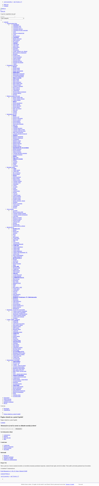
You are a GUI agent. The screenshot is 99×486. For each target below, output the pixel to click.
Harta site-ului (7, 437)
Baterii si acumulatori (18, 392)
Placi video (15, 281)
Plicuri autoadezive (17, 103)
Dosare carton (16, 69)
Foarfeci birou (16, 55)
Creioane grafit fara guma (19, 131)
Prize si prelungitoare (18, 255)
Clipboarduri (16, 90)
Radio (14, 393)
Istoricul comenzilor (8, 446)
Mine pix (15, 125)
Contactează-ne (7, 400)
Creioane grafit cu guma (19, 129)
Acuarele (15, 186)
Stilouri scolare (16, 179)
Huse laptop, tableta (18, 325)
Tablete (15, 335)
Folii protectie (16, 89)
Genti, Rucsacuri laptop (19, 323)
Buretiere (15, 54)
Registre (15, 94)
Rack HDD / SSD (17, 287)
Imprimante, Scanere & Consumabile (16, 309)
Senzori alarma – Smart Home (20, 379)
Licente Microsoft (17, 274)
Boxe (14, 234)
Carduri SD (16, 269)
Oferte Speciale (7, 399)
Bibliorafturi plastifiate (18, 75)
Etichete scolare (17, 198)
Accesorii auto (16, 358)
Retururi (6, 436)
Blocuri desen (16, 174)
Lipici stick (15, 45)
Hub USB (15, 240)
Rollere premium (17, 149)
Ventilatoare (16, 295)
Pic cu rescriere (16, 173)
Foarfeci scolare (17, 199)
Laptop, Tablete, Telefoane (13, 319)
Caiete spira (16, 171)
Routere (15, 259)
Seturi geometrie (17, 196)
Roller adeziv (16, 47)
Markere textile (16, 142)
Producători (6, 397)
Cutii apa (15, 193)
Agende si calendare (18, 86)
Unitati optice (16, 288)
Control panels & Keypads (19, 376)
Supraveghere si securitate (13, 360)
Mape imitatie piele (17, 83)
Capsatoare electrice (18, 29)
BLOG (5, 403)
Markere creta (16, 145)
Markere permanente (18, 136)
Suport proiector (17, 307)
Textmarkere (16, 139)
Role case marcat (17, 108)
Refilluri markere (17, 146)
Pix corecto (15, 41)
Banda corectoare (17, 38)
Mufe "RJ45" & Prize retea (19, 371)
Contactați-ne (7, 435)
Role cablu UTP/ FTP (18, 369)
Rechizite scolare (11, 167)
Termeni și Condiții (70, 484)
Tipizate (15, 111)
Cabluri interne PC (17, 256)
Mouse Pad (15, 231)
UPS (14, 241)
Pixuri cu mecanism (18, 118)
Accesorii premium (17, 154)
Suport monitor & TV (18, 305)
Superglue (15, 48)
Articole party (16, 221)
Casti (14, 235)
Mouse (14, 230)
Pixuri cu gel (16, 117)
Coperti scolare (16, 195)
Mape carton (16, 80)
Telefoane (15, 343)
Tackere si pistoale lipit (18, 33)
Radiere (15, 163)
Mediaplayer (16, 308)
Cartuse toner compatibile (19, 312)
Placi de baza (16, 279)
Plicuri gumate (16, 104)
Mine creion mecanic (18, 132)
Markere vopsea (17, 140)
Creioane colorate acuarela (19, 213)
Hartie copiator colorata (18, 98)
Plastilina (15, 202)
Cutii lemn (15, 216)
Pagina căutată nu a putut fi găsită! (12, 414)
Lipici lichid (16, 44)
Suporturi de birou (17, 61)
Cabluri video (16, 249)
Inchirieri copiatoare (8, 402)
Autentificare (7, 410)
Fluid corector (16, 40)
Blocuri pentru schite (18, 212)
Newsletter (6, 449)
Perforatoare (16, 50)
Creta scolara (16, 205)
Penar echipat (16, 178)
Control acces (16, 378)
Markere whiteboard (18, 138)
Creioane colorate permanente (20, 214)
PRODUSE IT (10, 227)
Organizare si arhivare (12, 65)
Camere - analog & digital (19, 365)
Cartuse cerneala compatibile (20, 311)
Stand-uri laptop (17, 326)
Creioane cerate (17, 182)
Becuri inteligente (17, 388)
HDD (14, 284)
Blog (5, 439)
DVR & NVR (16, 362)
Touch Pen (15, 339)
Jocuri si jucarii (16, 220)
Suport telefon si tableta (18, 354)
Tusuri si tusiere (17, 58)
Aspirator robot (16, 395)
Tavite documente (17, 57)
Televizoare (16, 302)
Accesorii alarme (17, 381)
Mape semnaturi (17, 85)
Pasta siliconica (16, 294)
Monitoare (15, 298)
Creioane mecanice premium (20, 153)
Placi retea (15, 262)
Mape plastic (16, 79)
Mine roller (15, 157)
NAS (14, 372)
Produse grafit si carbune (19, 226)
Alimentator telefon (17, 347)
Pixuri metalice (16, 121)
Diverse (15, 207)
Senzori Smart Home (18, 386)
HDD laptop (16, 328)
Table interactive (17, 301)
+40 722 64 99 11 (8, 2)
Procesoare (15, 280)
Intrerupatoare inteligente (19, 390)
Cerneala (15, 161)
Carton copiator (17, 100)
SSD (14, 286)
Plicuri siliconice (17, 105)
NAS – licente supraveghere (20, 374)
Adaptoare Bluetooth (18, 244)
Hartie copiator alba (18, 97)
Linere (14, 164)
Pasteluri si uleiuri (17, 219)
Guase (14, 188)
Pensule (15, 192)
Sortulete (15, 206)
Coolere (15, 293)
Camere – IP (16, 364)
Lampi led (15, 330)
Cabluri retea (16, 254)
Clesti (14, 31)
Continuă (3, 422)
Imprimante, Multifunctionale (20, 314)
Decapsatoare (16, 36)
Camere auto (16, 357)
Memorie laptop (17, 329)
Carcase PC (16, 290)
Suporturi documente (18, 62)
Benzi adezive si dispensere (19, 52)
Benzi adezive (16, 87)
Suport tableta (16, 336)
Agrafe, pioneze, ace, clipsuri (20, 51)
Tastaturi (15, 233)
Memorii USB (16, 267)
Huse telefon (16, 344)
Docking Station (17, 349)
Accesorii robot (16, 396)
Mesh (14, 265)
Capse (14, 34)
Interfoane (15, 382)
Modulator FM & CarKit (19, 353)
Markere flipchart (17, 143)
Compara (6, 6)
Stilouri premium (17, 152)
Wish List (6, 4)
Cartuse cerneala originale (19, 315)
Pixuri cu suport (17, 119)
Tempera (15, 189)
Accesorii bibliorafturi (18, 76)
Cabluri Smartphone (18, 247)
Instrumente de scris (11, 114)
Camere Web (16, 238)
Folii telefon (16, 346)
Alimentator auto (17, 355)
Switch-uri (15, 261)
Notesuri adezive (17, 93)
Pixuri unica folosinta (18, 124)
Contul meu (6, 445)
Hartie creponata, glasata (19, 200)
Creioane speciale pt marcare (20, 133)
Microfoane (16, 237)
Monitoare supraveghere (19, 368)
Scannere (15, 318)
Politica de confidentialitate (10, 459)
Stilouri (15, 160)
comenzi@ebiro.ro (5, 473)
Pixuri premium (17, 122)
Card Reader (16, 242)
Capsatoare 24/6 (17, 26)
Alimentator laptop (17, 332)
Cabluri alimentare (17, 251)
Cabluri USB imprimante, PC (20, 252)
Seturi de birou (16, 59)
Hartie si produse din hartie (13, 96)
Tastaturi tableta (17, 340)
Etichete (15, 112)
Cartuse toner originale (18, 316)
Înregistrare (6, 408)
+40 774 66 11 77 (17, 2)
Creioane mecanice (17, 128)
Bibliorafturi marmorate (18, 73)
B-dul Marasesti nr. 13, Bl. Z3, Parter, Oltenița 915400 (14, 471)
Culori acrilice (16, 191)
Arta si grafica (10, 209)
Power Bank (16, 350)
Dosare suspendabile (18, 71)
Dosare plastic (16, 68)
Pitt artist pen (16, 224)
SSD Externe (16, 272)
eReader (15, 337)
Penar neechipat (17, 177)
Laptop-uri (15, 322)
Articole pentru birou (12, 23)
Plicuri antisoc (16, 107)
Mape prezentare (17, 82)
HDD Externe (16, 270)
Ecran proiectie (16, 304)
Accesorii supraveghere (18, 367)
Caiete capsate (16, 170)
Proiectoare (15, 300)
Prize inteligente (17, 389)
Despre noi (6, 455)
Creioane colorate (17, 181)
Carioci (15, 185)
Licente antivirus (17, 276)
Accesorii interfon (17, 383)
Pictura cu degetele (17, 203)
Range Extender (17, 263)
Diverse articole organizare (19, 91)
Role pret (15, 110)
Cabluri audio (16, 248)
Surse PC (15, 291)
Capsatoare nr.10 (17, 27)
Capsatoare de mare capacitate (20, 30)
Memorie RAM (17, 283)
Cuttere (15, 64)
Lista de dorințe (7, 448)
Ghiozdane (15, 184)
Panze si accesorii (17, 217)
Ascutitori (15, 166)
